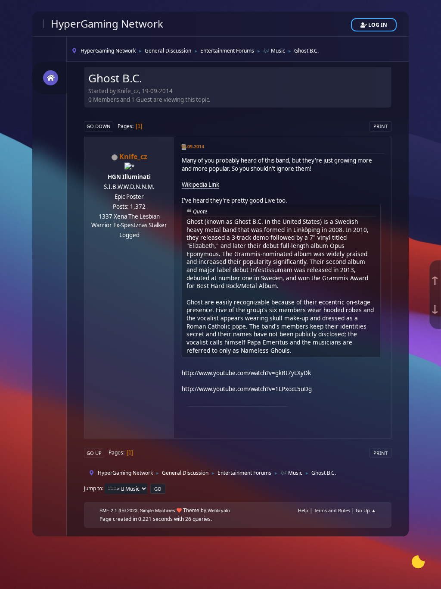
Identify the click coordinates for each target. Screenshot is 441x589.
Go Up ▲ (366, 510)
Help (303, 510)
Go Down (99, 126)
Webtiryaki (219, 510)
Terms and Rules (332, 510)
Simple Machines (157, 510)
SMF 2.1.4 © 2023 (118, 510)
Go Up (94, 453)
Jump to (93, 488)
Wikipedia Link (200, 184)
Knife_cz (133, 156)
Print (380, 126)
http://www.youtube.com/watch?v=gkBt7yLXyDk (246, 373)
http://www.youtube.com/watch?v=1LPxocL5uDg (247, 389)
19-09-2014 (192, 146)
